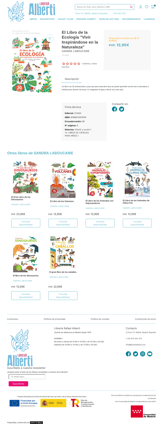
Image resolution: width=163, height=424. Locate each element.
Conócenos (12, 319)
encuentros (47, 19)
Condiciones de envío (145, 319)
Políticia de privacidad (54, 319)
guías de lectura (109, 19)
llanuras (149, 19)
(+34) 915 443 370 (134, 338)
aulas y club (65, 19)
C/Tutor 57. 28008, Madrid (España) (141, 332)
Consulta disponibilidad (25, 223)
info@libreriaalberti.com (135, 345)
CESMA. (66, 55)
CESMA (77, 113)
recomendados (131, 19)
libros (33, 19)
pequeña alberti (86, 19)
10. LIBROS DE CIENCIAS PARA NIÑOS (26, 33)
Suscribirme (18, 383)
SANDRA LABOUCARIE (20, 204)
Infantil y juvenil (22, 31)
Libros (14, 31)
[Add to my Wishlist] (50, 38)
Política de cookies (100, 319)
